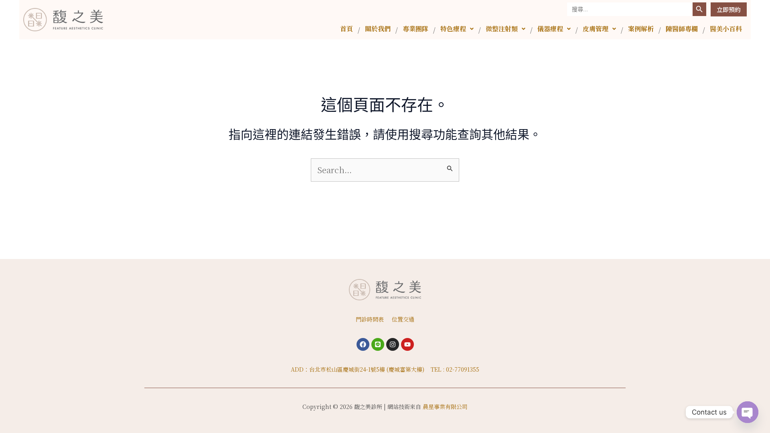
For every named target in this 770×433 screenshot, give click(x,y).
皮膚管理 (595, 29)
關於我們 (378, 29)
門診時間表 (370, 319)
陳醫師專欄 (682, 29)
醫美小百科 (726, 29)
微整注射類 (502, 29)
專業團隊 (415, 29)
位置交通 (403, 319)
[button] (457, 29)
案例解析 (641, 29)
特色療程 (453, 29)
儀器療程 (550, 29)
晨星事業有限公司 (445, 407)
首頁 (346, 29)
